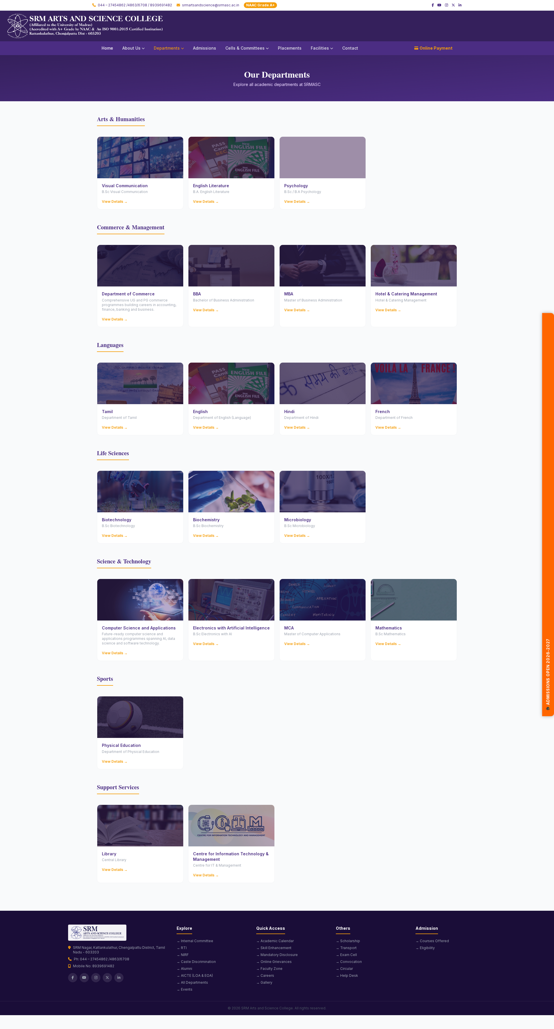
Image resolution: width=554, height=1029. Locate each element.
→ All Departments (192, 982)
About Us (131, 48)
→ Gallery (264, 982)
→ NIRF (183, 955)
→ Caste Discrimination (196, 961)
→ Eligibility (425, 948)
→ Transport (346, 948)
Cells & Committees (245, 48)
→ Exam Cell (346, 955)
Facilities (320, 48)
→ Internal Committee (195, 941)
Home (107, 48)
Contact (350, 48)
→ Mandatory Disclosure (277, 955)
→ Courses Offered (432, 941)
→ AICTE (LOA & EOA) (195, 975)
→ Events (184, 989)
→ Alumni (184, 968)
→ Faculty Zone (269, 968)
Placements (290, 48)
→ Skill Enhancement (273, 948)
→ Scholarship (348, 941)
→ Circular (344, 968)
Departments (167, 48)
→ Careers (265, 975)
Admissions (204, 48)
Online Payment (436, 48)
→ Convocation (349, 961)
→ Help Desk (347, 975)
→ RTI (182, 948)
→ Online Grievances (274, 961)
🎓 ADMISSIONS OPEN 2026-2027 (548, 677)
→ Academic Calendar (275, 941)
